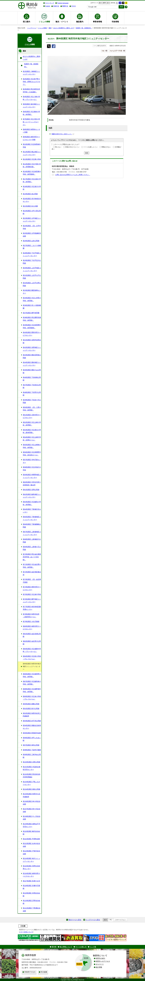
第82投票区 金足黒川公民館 (32, 642)
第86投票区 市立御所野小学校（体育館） (32, 675)
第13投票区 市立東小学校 (32, 159)
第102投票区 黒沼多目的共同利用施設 (31, 775)
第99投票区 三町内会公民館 (32, 756)
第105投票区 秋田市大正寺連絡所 (31, 795)
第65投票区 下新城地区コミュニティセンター (32, 518)
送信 (86, 153)
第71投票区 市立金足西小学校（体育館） (32, 566)
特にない (58, 147)
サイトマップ (49, 3)
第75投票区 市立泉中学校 (32, 594)
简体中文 (56, 6)
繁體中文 (65, 6)
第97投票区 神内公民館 (31, 745)
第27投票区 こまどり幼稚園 (32, 247)
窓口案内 (26, 22)
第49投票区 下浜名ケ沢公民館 (32, 401)
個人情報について (66, 947)
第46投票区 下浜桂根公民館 (32, 379)
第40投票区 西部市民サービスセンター (32, 334)
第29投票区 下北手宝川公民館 (32, 262)
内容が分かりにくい (72, 147)
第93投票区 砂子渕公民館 (32, 721)
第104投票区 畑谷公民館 (31, 789)
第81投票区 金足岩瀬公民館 (32, 635)
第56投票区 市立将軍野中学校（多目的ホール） (32, 453)
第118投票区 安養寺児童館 (31, 887)
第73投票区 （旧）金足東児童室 (32, 581)
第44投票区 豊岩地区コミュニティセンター (32, 364)
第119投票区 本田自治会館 (31, 894)
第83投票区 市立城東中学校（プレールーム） (32, 650)
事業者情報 (97, 22)
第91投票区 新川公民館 (31, 708)
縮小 (100, 3)
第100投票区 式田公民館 (31, 762)
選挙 (50, 28)
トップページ (31, 28)
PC (111, 920)
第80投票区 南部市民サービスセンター (32, 627)
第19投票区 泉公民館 (30, 194)
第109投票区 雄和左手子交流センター (31, 825)
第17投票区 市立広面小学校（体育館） (32, 180)
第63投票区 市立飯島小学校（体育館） (32, 503)
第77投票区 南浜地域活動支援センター (32, 608)
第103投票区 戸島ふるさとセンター (31, 783)
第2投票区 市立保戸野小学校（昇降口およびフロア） (31, 81)
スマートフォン (120, 920)
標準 (104, 3)
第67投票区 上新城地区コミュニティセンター (32, 533)
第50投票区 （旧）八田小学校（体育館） (32, 409)
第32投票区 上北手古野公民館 (32, 284)
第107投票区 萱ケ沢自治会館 (31, 810)
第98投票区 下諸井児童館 (32, 750)
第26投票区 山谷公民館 (31, 241)
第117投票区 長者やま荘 (31, 881)
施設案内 (79, 22)
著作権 (54, 947)
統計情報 (99, 967)
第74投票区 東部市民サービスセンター (32, 588)
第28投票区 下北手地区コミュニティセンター (32, 254)
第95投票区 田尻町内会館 (32, 733)
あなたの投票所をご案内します (63, 28)
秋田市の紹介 (100, 958)
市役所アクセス (29, 972)
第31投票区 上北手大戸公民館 (32, 277)
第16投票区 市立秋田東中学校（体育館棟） (32, 173)
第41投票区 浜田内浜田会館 (32, 341)
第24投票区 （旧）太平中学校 (32, 227)
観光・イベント (62, 22)
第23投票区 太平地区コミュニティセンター (32, 219)
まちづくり (100, 964)
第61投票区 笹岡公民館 (31, 489)
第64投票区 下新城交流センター (32, 510)
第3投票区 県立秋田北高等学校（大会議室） (31, 90)
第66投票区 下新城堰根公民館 (32, 525)
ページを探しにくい (90, 147)
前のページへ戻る (75, 920)
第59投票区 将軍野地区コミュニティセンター (32, 476)
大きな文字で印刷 (116, 51)
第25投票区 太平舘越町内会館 (32, 234)
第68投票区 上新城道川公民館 (32, 540)
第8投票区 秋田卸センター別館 (31, 131)
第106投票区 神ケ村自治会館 (31, 803)
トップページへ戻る (93, 920)
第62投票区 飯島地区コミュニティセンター (32, 496)
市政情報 (115, 22)
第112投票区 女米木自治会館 (31, 845)
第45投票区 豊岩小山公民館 (32, 371)
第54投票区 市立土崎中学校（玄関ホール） (32, 438)
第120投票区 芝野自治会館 (31, 902)
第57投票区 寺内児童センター (32, 461)
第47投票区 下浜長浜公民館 (32, 386)
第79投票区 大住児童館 (31, 621)
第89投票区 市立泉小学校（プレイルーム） (32, 698)
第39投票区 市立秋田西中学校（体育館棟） (32, 326)
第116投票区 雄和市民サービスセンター (31, 875)
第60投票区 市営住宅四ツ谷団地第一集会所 (32, 483)
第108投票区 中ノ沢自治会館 (31, 818)
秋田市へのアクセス (103, 961)
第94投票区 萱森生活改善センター (32, 727)
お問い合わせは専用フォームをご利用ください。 (72, 175)
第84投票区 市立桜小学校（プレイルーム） (32, 657)
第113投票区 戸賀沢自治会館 (31, 852)
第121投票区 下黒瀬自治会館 (31, 909)
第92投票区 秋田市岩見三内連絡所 (32, 714)
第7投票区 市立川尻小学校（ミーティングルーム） (31, 122)
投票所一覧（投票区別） (84, 28)
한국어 (73, 6)
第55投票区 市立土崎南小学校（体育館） (32, 446)
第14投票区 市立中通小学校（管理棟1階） (32, 165)
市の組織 (44, 972)
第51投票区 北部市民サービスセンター (32, 416)
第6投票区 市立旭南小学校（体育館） (31, 113)
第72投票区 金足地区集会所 (32, 573)
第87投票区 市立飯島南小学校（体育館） (32, 683)
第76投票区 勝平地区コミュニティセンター (32, 600)
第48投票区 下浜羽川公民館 (32, 394)
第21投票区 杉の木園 (30, 206)
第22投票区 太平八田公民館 (32, 212)
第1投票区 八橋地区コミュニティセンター (31, 73)
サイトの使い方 (81, 947)
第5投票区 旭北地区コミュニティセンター (31, 105)
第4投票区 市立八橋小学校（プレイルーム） (31, 98)
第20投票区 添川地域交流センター (32, 200)
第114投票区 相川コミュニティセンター (31, 860)
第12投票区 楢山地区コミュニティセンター (32, 153)
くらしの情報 (42, 28)
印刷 (103, 51)
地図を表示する (62, 134)
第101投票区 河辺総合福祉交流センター (31, 768)
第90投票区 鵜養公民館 (31, 704)
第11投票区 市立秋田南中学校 (32, 145)
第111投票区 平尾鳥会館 (31, 839)
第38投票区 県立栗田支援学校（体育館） (32, 319)
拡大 (108, 3)
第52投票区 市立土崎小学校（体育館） (32, 423)
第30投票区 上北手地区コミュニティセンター (32, 269)
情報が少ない (106, 147)
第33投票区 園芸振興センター (32, 292)
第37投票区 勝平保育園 (31, 313)
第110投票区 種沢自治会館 (31, 833)
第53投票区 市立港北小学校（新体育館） (32, 431)
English (47, 6)
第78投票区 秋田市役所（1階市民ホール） (31, 615)
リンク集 (93, 947)
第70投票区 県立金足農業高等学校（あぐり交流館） (32, 557)
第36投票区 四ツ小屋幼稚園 (32, 306)
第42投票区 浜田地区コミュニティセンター (32, 349)
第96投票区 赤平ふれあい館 (32, 739)
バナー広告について (26, 932)
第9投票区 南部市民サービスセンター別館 (31, 138)
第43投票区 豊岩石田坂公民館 (32, 356)
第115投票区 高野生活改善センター (31, 867)
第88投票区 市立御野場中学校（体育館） (32, 690)
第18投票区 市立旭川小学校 (32, 188)
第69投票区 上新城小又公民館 (32, 548)
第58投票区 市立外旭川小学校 (32, 468)
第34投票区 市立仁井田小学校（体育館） (32, 299)
